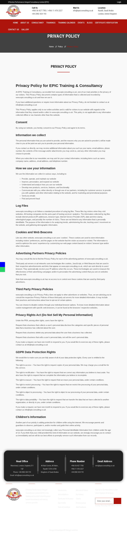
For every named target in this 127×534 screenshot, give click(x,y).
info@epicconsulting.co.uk (83, 10)
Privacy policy (81, 503)
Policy (60, 46)
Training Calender (66, 23)
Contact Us (13, 29)
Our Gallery (79, 494)
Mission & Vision (82, 490)
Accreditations (63, 494)
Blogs (90, 23)
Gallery (25, 29)
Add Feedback (81, 507)
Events (81, 23)
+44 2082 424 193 (39, 14)
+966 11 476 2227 (55, 10)
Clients (78, 499)
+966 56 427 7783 (39, 10)
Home (15, 23)
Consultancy (38, 23)
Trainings (50, 23)
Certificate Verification (106, 23)
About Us (24, 23)
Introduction (62, 490)
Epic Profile (62, 503)
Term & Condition (64, 507)
